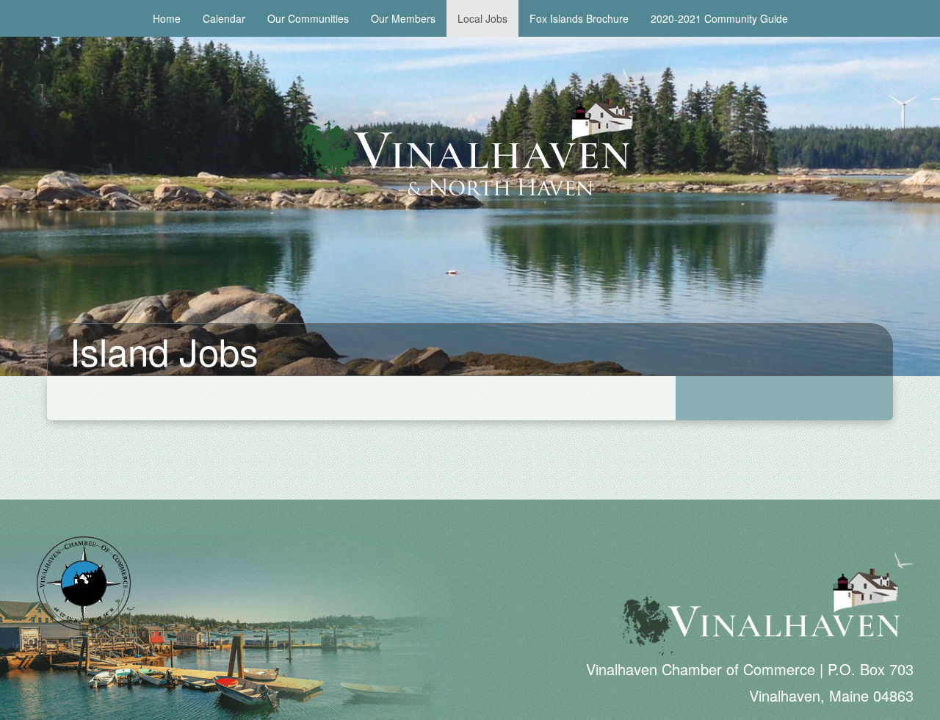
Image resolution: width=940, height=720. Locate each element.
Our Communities (308, 18)
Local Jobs (482, 18)
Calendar (224, 18)
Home (167, 18)
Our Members (403, 18)
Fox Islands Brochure (579, 18)
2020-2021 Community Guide (719, 18)
